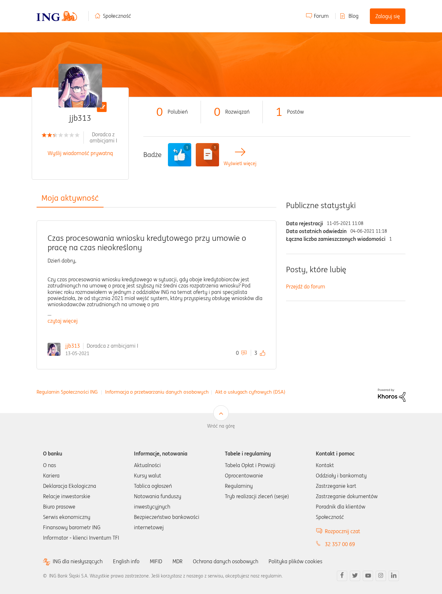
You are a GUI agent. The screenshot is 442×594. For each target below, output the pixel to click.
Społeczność (117, 16)
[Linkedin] (394, 576)
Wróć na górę (221, 426)
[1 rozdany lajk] (179, 154)
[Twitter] (355, 576)
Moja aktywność (70, 198)
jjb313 (72, 345)
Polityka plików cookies (295, 561)
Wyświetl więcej (240, 163)
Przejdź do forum (305, 286)
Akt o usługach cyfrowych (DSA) (250, 392)
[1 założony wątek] (207, 154)
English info (126, 561)
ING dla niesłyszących (78, 561)
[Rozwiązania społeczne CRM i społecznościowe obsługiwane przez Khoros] (391, 395)
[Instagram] (381, 576)
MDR (177, 561)
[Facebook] (342, 576)
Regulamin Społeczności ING (67, 392)
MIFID (156, 561)
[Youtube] (368, 576)
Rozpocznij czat (342, 531)
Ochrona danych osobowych (225, 561)
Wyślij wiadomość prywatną (80, 153)
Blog (353, 16)
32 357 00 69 (340, 544)
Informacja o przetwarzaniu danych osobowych (157, 392)
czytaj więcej (63, 321)
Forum (321, 16)
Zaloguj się (387, 16)
